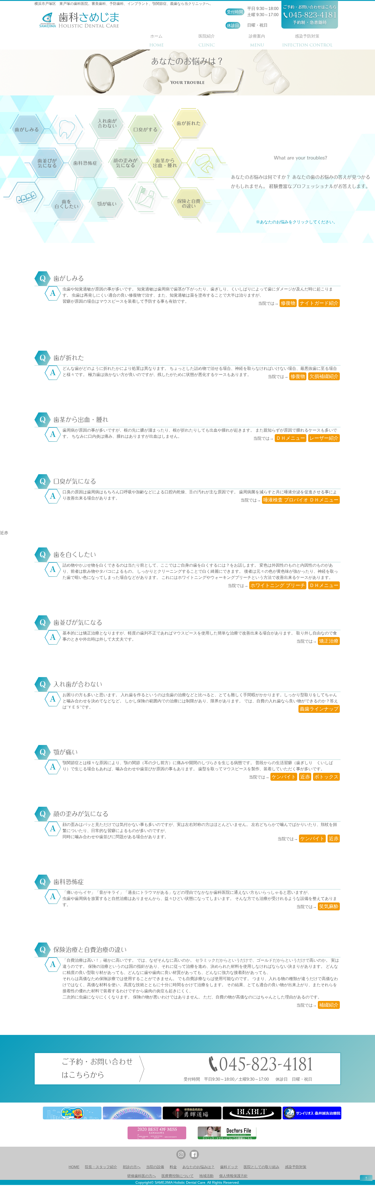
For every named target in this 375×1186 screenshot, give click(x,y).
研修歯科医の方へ (141, 1176)
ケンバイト (284, 776)
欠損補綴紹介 (324, 376)
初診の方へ (132, 1167)
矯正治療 (329, 641)
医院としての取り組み (261, 1167)
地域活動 (206, 1176)
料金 (173, 1167)
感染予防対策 (295, 1167)
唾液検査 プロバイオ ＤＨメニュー (301, 500)
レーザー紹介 (324, 438)
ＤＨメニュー (290, 438)
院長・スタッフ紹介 (101, 1167)
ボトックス (326, 776)
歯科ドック (229, 1167)
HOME (74, 1167)
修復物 (288, 303)
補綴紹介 (329, 1005)
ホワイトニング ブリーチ (278, 585)
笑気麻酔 (329, 906)
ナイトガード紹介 (319, 303)
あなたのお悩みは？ (198, 1167)
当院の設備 (155, 1167)
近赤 (4, 533)
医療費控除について (177, 1176)
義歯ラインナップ (319, 709)
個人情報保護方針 (233, 1176)
